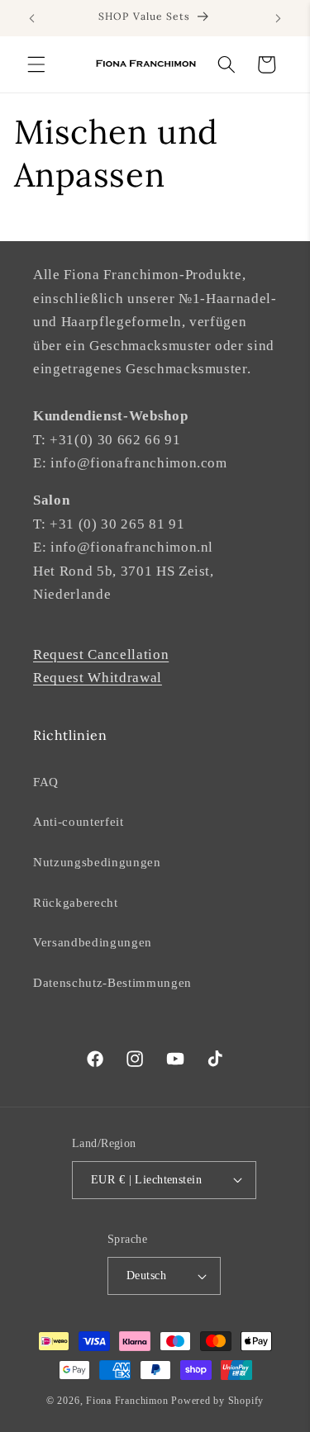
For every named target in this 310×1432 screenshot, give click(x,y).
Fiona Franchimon (127, 1400)
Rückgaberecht (75, 902)
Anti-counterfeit (78, 821)
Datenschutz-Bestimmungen (112, 982)
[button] (36, 64)
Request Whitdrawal (97, 677)
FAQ (46, 782)
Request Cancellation (101, 654)
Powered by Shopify (217, 1400)
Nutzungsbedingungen (97, 862)
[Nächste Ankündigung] (278, 18)
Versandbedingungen (92, 942)
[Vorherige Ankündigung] (32, 18)
